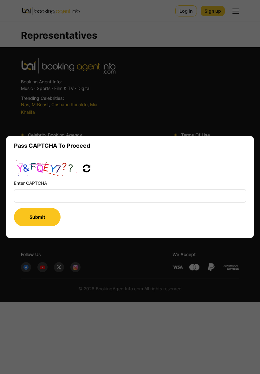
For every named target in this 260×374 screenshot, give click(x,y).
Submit (37, 217)
